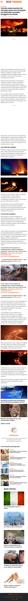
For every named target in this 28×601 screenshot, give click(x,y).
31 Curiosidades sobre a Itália (12, 507)
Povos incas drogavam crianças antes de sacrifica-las (18, 477)
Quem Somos (7, 596)
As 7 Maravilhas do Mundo (13, 527)
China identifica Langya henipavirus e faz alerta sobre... (18, 464)
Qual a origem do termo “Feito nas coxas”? (12, 586)
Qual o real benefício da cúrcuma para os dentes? (13, 546)
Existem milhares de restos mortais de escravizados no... (17, 470)
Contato (12, 596)
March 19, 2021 (16, 261)
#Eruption (19, 253)
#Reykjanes (12, 253)
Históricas (3, 6)
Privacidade (17, 596)
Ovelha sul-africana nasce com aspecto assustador (13, 566)
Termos (21, 596)
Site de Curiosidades (15, 594)
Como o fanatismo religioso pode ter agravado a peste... (18, 483)
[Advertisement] (14, 54)
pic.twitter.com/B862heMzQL (10, 256)
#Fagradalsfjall (6, 255)
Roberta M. (11, 16)
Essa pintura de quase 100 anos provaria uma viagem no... (18, 458)
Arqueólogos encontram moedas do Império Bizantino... (18, 452)
